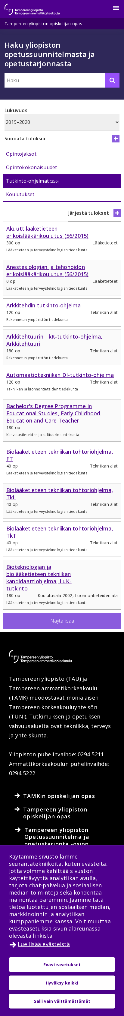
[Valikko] (112, 8)
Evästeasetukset (62, 964)
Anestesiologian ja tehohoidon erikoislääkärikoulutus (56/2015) (47, 270)
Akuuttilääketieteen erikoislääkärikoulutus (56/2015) (47, 232)
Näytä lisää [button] (62, 620)
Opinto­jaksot (21, 154)
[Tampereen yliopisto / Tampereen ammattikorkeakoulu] (38, 6)
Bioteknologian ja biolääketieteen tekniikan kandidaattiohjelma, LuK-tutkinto (39, 577)
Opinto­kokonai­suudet (31, 167)
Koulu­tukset (20, 194)
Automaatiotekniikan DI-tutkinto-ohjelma (60, 374)
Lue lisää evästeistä (44, 944)
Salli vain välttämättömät (62, 1001)
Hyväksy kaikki (62, 983)
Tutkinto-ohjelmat (32, 181)
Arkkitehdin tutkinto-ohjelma (43, 305)
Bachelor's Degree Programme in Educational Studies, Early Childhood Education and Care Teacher (53, 413)
